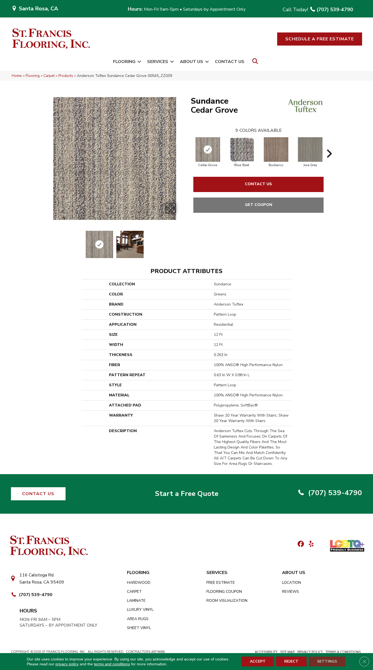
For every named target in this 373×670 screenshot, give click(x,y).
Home (17, 75)
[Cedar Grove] (207, 149)
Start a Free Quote (186, 493)
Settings (327, 661)
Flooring (124, 62)
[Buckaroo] (276, 149)
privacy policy (67, 664)
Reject (291, 661)
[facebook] (300, 544)
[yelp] (309, 544)
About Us (191, 62)
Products (65, 75)
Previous (49, 241)
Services (157, 62)
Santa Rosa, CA (38, 8)
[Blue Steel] (242, 149)
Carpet (49, 75)
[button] (319, 39)
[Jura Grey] (310, 149)
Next (179, 241)
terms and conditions (112, 664)
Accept (258, 661)
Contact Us (229, 62)
